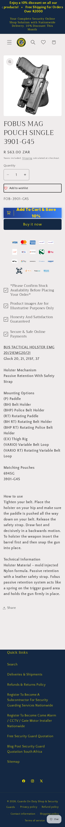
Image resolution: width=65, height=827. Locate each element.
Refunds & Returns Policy (26, 685)
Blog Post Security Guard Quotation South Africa (26, 749)
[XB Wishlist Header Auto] (43, 42)
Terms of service (35, 820)
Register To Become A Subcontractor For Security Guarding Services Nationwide (30, 700)
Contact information (23, 813)
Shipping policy (49, 813)
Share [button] (11, 608)
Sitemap (13, 762)
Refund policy (50, 807)
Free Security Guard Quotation (30, 736)
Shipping (27, 158)
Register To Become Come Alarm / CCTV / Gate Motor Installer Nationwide (31, 721)
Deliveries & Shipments (24, 674)
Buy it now (32, 224)
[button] (9, 42)
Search (12, 664)
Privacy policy (28, 807)
